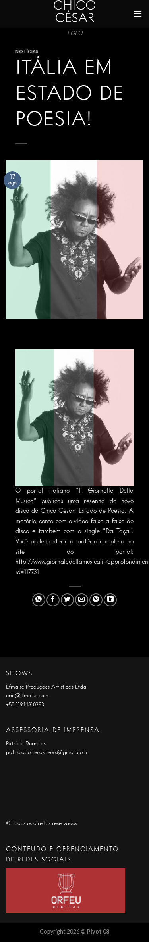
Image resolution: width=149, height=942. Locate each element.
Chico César (74, 12)
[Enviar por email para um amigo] (81, 599)
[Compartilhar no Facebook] (53, 599)
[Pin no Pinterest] (96, 599)
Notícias (27, 51)
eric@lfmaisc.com (27, 695)
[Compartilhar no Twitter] (67, 599)
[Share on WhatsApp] (38, 599)
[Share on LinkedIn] (110, 599)
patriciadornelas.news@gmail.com (46, 752)
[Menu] (138, 13)
